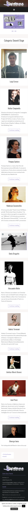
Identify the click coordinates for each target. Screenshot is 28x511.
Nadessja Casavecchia (14, 205)
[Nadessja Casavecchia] (14, 194)
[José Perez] (14, 388)
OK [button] (23, 506)
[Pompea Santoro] (14, 147)
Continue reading (14, 130)
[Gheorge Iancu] (14, 431)
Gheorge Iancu (14, 441)
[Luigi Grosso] (14, 63)
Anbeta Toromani (14, 329)
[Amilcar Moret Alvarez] (14, 362)
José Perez (14, 399)
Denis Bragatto (14, 253)
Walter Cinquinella (14, 108)
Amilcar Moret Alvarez (14, 372)
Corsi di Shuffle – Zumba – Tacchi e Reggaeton (15, 27)
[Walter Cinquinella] (14, 97)
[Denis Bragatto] (14, 241)
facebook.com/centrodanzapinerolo (16, 497)
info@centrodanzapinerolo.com (12, 494)
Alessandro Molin (14, 288)
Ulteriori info (14, 508)
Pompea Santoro (14, 161)
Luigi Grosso (14, 81)
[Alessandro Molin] (14, 273)
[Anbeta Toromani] (14, 319)
